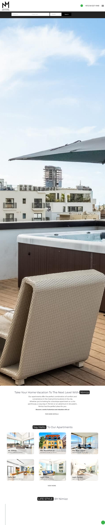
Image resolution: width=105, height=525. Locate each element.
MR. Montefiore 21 (47, 451)
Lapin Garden (77, 477)
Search (67, 14)
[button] (7, 520)
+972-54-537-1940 (92, 6)
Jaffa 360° (12, 477)
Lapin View (44, 477)
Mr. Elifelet (12, 451)
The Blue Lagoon (79, 451)
